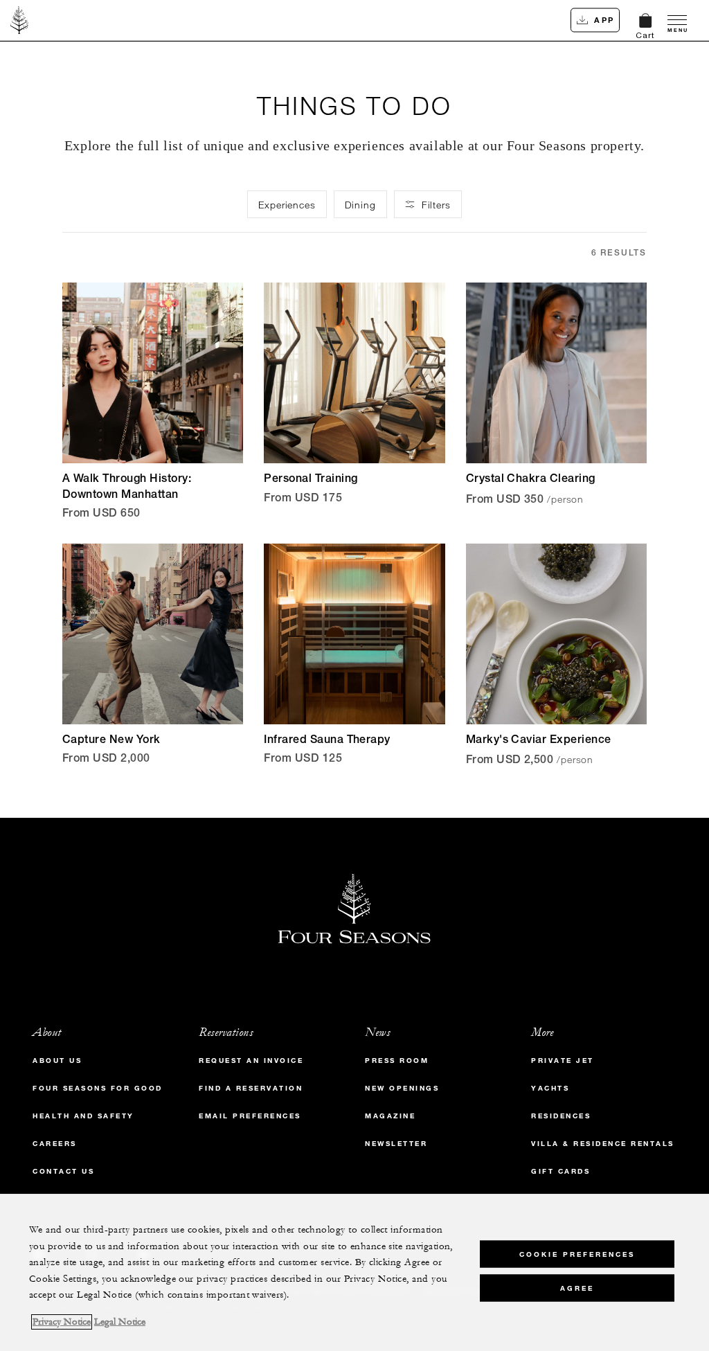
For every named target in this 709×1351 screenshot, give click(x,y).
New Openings (402, 1088)
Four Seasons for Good (98, 1088)
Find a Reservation (251, 1088)
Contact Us (63, 1171)
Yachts (550, 1088)
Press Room (397, 1060)
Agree (577, 1288)
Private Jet (562, 1060)
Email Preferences (250, 1115)
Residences (561, 1115)
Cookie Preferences (577, 1254)
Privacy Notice (62, 1322)
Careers (55, 1143)
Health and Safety (83, 1115)
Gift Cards (560, 1171)
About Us (57, 1060)
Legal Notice (119, 1322)
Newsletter (396, 1143)
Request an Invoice (251, 1060)
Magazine (390, 1115)
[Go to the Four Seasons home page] (19, 20)
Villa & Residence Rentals (602, 1143)
